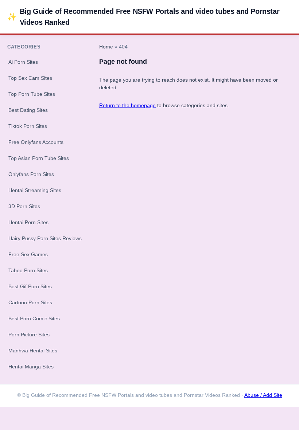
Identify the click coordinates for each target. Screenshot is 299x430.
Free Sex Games (28, 254)
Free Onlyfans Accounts (35, 142)
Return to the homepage (127, 105)
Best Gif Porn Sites (30, 286)
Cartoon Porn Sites (30, 302)
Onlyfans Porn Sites (31, 174)
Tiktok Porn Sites (27, 126)
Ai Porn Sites (23, 62)
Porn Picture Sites (29, 334)
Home (106, 47)
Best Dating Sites (28, 110)
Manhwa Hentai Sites (32, 350)
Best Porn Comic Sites (34, 318)
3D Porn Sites (24, 206)
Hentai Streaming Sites (34, 190)
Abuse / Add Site (263, 395)
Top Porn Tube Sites (31, 94)
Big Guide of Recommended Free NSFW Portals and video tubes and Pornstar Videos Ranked (143, 16)
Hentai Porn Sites (28, 222)
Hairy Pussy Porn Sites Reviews (45, 238)
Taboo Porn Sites (28, 270)
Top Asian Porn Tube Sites (38, 158)
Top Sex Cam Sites (30, 78)
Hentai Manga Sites (31, 367)
